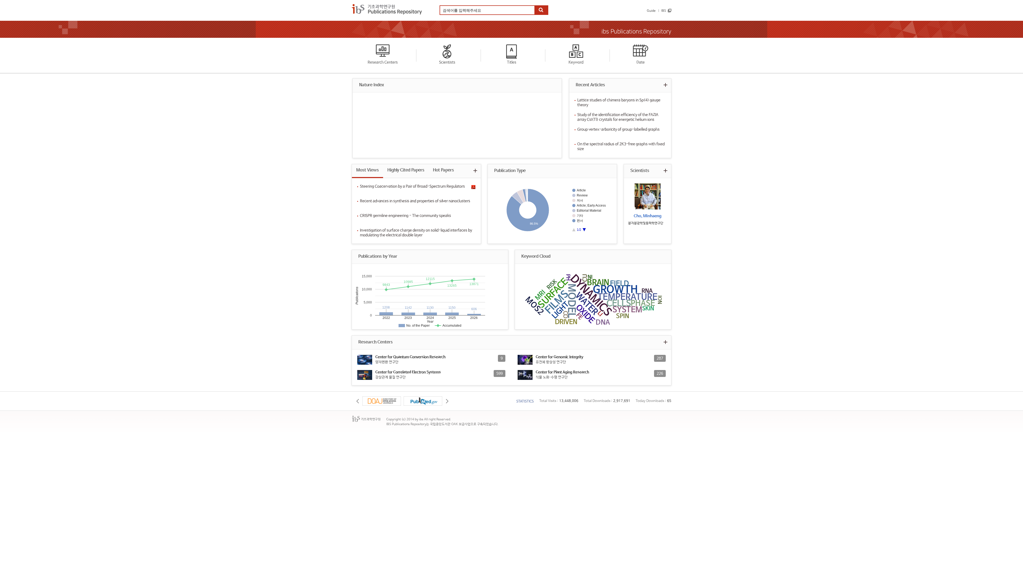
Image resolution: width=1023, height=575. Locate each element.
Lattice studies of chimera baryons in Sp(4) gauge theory (618, 102)
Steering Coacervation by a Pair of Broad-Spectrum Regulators (412, 186)
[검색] (541, 10)
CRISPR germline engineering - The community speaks (405, 215)
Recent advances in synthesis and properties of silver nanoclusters (415, 201)
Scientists (447, 62)
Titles (511, 62)
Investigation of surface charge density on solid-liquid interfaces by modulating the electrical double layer (416, 232)
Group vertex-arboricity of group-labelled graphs (618, 129)
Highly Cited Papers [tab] (405, 170)
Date (640, 62)
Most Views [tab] (367, 170)
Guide (651, 11)
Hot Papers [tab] (443, 170)
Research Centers (383, 62)
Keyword (576, 62)
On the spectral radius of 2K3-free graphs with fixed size (621, 146)
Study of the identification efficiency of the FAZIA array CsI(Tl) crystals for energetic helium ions (617, 117)
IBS (663, 11)
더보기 (665, 85)
